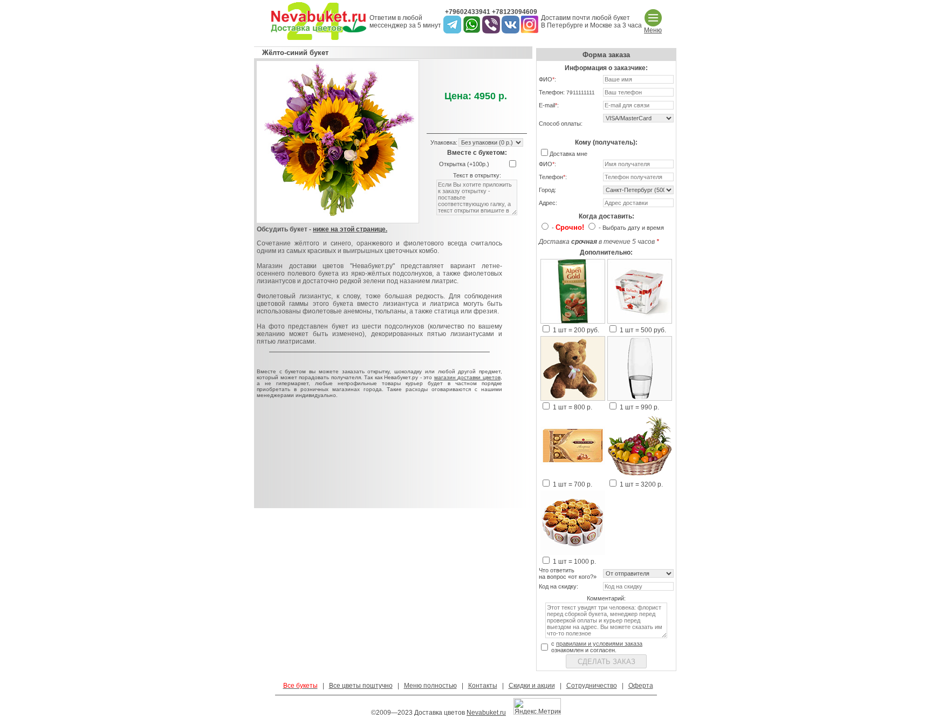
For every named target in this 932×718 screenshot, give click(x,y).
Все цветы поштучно (361, 685)
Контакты (482, 685)
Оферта (640, 685)
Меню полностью (430, 685)
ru (503, 712)
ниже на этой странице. (350, 229)
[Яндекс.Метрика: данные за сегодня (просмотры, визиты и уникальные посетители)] (537, 706)
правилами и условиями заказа (599, 643)
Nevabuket (482, 712)
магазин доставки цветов (467, 377)
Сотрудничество (591, 685)
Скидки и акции (532, 685)
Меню (653, 30)
